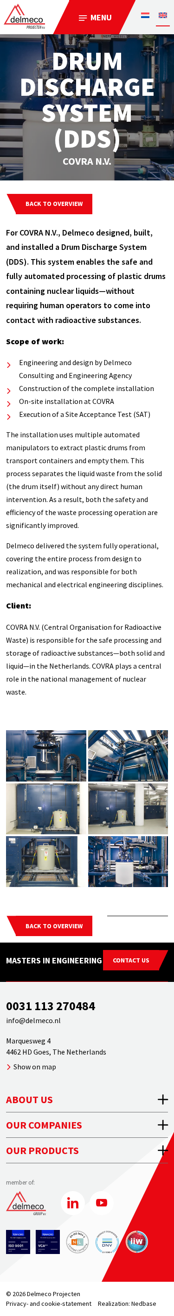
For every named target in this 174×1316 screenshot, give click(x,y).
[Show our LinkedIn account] (73, 1203)
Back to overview (54, 203)
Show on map (34, 1066)
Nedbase (143, 1303)
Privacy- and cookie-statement (48, 1303)
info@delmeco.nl (33, 1020)
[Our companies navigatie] (87, 1124)
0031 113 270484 (50, 1005)
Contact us (131, 960)
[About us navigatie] (87, 1099)
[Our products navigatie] (87, 1150)
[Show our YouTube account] (102, 1203)
